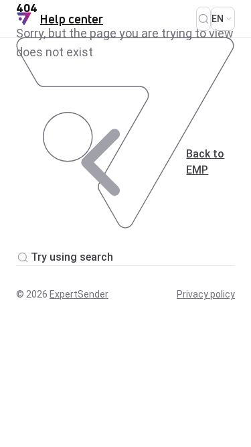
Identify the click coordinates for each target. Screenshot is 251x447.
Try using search (72, 257)
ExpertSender (79, 294)
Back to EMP (205, 161)
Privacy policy (206, 294)
